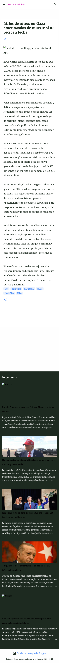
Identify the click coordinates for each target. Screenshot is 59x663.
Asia (6, 289)
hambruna (29, 289)
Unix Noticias (16, 4)
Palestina (9, 293)
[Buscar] (55, 4)
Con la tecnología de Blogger (31, 653)
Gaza (19, 293)
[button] (5, 39)
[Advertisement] (21, 348)
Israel (39, 289)
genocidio (16, 289)
